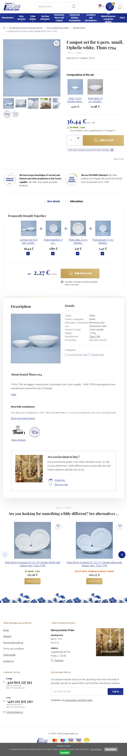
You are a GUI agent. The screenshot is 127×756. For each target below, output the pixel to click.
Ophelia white (79, 27)
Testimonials (9, 654)
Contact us (8, 661)
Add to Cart (32, 581)
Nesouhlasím (111, 749)
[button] (56, 43)
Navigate (59, 660)
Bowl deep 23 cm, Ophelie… (95, 100)
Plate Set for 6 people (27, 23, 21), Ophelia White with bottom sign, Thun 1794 (94, 564)
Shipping (7, 636)
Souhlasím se (71, 700)
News (6, 630)
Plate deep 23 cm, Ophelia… (78, 241)
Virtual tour (59, 480)
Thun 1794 (94, 336)
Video (13, 394)
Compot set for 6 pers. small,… (28, 241)
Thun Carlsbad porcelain (57, 27)
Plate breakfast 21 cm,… (53, 241)
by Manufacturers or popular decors (25, 27)
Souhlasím (65, 753)
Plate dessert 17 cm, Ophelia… (103, 241)
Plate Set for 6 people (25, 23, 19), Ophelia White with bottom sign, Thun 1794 (32, 564)
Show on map (61, 484)
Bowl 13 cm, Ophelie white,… (75, 100)
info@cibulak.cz (14, 712)
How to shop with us (13, 642)
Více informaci (96, 749)
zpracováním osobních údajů (78, 700)
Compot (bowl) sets (78, 354)
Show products (18, 440)
